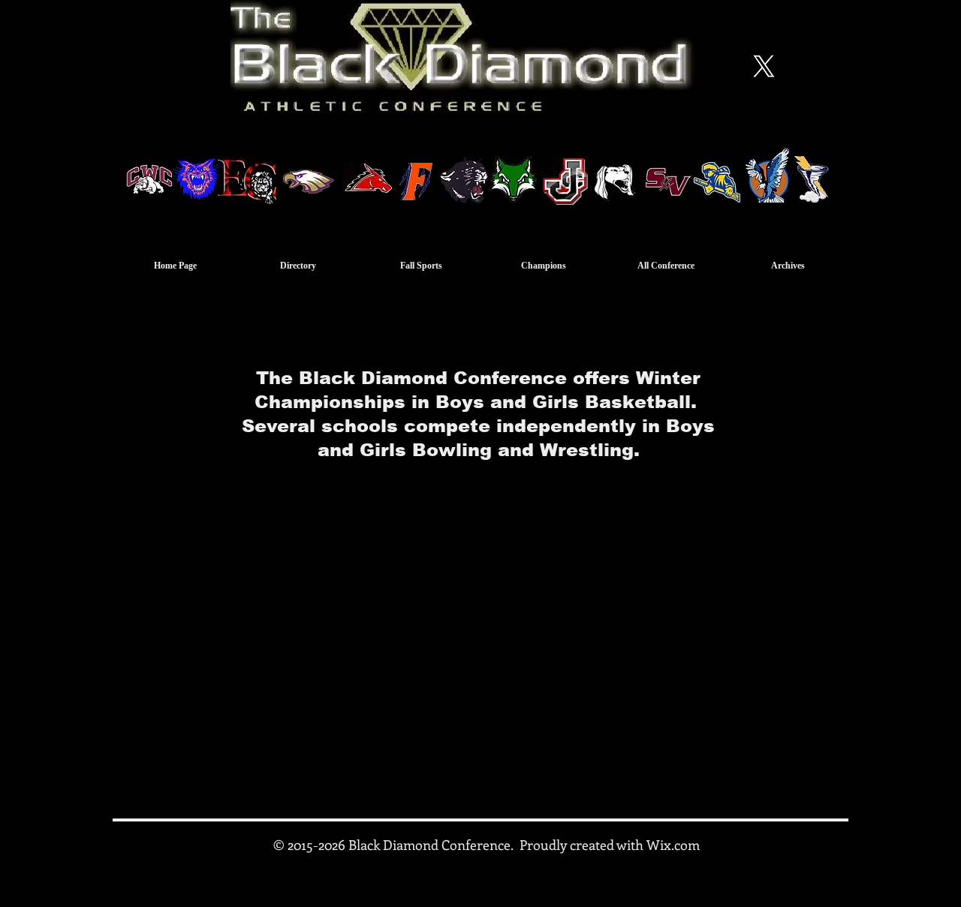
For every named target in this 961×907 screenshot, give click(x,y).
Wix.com (673, 845)
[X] (763, 66)
